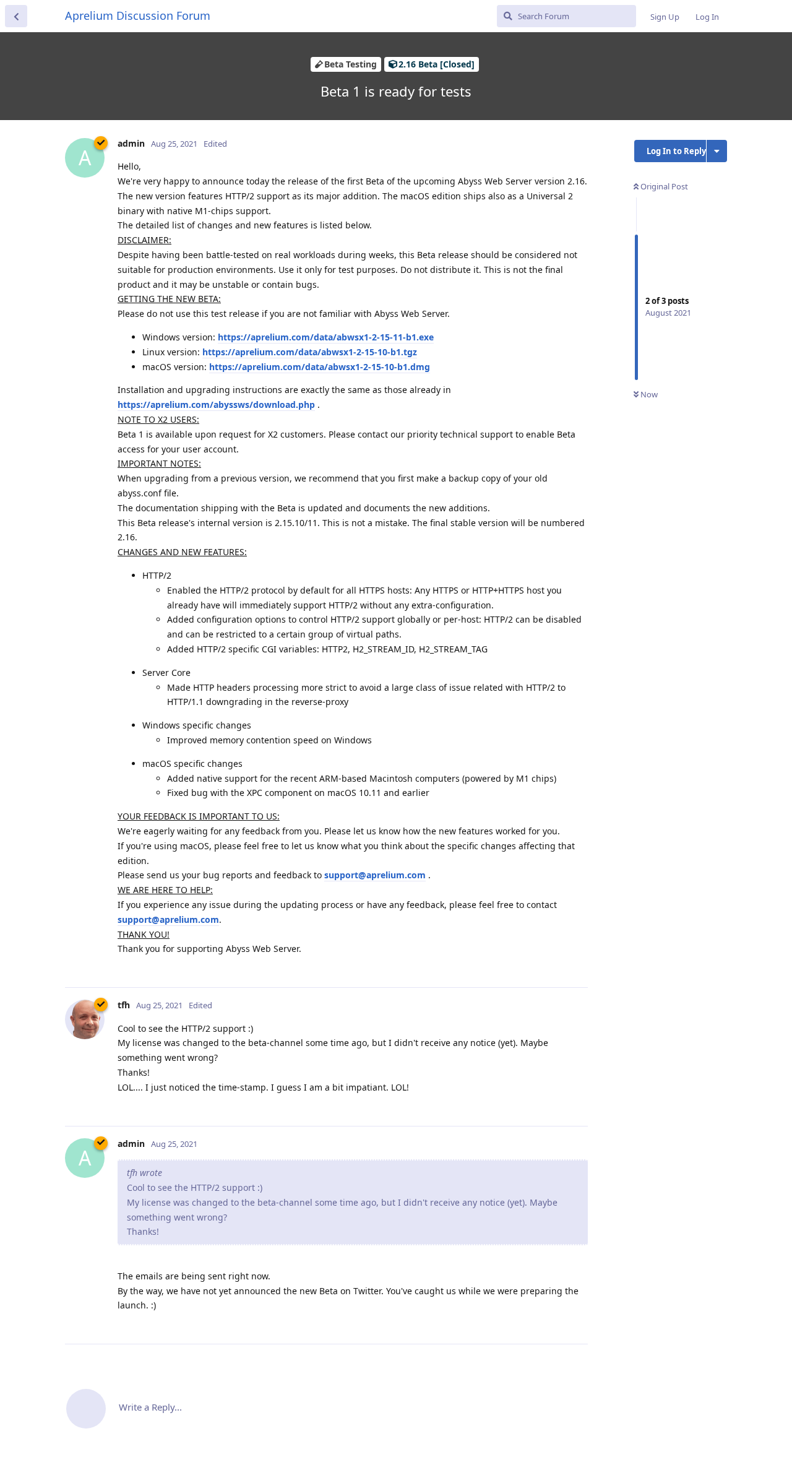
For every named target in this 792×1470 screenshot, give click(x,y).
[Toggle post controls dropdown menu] (577, 964)
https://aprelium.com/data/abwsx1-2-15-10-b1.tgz (309, 352)
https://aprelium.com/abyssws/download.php (216, 404)
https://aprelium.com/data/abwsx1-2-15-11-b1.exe (326, 337)
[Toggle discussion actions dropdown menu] (717, 151)
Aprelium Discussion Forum (137, 15)
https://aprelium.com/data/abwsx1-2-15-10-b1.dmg (319, 367)
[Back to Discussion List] (16, 16)
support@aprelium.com (375, 875)
